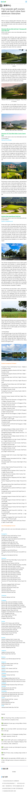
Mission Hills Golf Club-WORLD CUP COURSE (12, 568)
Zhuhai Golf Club (5, 700)
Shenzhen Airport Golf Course (8, 590)
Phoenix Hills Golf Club (6, 616)
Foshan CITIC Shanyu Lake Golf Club (10, 623)
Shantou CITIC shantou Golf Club (9, 668)
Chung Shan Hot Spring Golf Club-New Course (12, 692)
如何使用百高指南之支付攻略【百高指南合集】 (12, 788)
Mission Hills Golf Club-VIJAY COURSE (10, 566)
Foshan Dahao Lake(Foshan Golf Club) (10, 626)
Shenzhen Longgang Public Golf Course (10, 584)
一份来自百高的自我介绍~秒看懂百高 (10, 780)
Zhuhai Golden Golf (5, 704)
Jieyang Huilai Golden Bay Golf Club (9, 707)
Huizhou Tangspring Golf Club (8, 647)
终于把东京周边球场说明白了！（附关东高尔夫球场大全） (14, 783)
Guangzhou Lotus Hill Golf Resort (9, 550)
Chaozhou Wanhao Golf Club (8, 597)
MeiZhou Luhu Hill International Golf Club (10, 658)
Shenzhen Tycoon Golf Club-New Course (11, 579)
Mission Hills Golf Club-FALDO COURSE (11, 574)
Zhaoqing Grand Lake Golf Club (8, 688)
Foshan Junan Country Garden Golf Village (11, 624)
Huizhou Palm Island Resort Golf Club (10, 644)
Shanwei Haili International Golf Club (9, 671)
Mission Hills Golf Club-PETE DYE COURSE (12, 569)
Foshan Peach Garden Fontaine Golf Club (11, 628)
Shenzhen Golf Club (6, 589)
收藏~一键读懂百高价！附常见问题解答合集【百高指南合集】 (14, 785)
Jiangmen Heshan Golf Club (8, 652)
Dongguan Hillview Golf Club (8, 618)
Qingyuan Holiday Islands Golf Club (9, 663)
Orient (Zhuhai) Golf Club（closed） (9, 699)
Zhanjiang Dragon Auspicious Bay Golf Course (12, 684)
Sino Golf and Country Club (7, 540)
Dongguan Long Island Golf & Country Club (11, 611)
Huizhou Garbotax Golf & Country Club (10, 639)
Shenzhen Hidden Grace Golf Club (9, 576)
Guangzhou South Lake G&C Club (9, 542)
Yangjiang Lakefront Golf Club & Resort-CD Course (13, 681)
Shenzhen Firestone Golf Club (8, 592)
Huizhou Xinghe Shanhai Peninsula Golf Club (11, 640)
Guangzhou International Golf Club (9, 555)
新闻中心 (7, 5)
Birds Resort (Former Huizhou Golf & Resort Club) (13, 642)
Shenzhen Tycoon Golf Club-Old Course (10, 577)
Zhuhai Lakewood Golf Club (7, 702)
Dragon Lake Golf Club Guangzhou (9, 537)
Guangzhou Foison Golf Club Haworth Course (12, 545)
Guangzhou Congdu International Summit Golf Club (13, 538)
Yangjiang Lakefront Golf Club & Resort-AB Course (13, 679)
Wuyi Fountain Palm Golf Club (8, 653)
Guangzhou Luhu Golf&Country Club (10, 543)
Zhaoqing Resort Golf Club (7, 689)
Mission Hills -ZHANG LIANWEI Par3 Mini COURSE (13, 564)
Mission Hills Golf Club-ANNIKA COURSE (11, 608)
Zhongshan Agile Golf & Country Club (10, 696)
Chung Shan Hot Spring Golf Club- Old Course (12, 694)
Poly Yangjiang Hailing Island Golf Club (10, 678)
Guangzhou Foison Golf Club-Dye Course (11, 535)
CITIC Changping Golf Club (7, 613)
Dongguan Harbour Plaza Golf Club (9, 610)
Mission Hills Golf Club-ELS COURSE (10, 571)
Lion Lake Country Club (6, 665)
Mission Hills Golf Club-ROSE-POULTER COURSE (13, 607)
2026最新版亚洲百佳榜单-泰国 (9, 791)
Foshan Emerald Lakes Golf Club (9, 629)
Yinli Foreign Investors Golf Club (8, 615)
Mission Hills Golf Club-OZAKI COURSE (11, 572)
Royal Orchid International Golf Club (9, 631)
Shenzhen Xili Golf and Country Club (10, 587)
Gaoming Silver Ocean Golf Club (9, 632)
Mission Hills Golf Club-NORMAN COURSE (11, 602)
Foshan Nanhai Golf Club (7, 634)
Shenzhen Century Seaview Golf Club (10, 563)
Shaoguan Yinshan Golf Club (8, 675)
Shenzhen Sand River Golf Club (8, 585)
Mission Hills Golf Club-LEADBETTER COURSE (12, 605)
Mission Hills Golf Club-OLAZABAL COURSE (12, 603)
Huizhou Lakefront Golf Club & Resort (10, 645)
